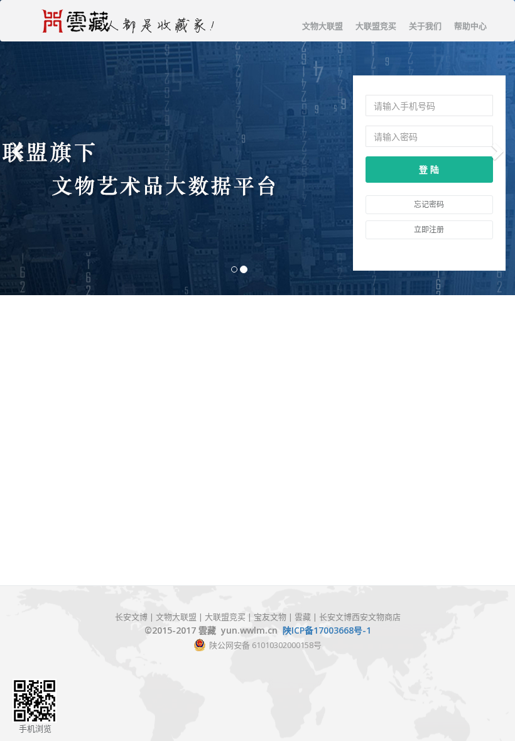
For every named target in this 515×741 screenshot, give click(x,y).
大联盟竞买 (375, 25)
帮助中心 (470, 25)
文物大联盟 (322, 25)
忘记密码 (429, 204)
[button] (15, 147)
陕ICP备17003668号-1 (327, 630)
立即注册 (429, 229)
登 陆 (429, 169)
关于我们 (425, 25)
